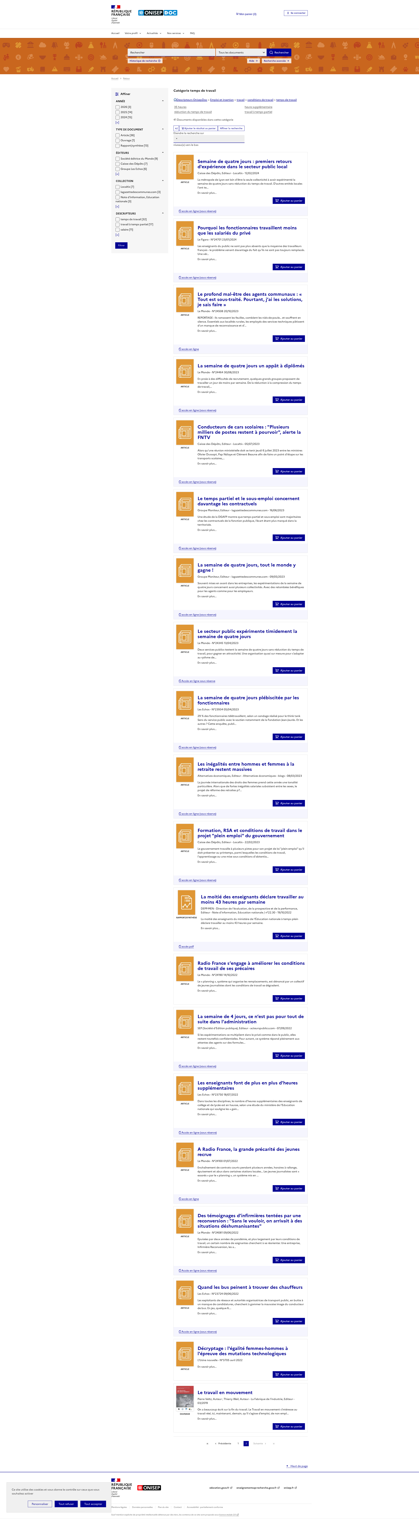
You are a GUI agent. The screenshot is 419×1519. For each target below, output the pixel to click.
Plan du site (163, 1507)
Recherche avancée (275, 61)
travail (241, 100)
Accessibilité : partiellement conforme (205, 1507)
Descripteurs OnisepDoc (191, 100)
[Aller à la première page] (207, 1443)
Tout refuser (66, 1504)
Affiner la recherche (231, 128)
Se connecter (298, 13)
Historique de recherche (143, 61)
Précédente (224, 1443)
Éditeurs (122, 153)
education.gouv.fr (219, 1488)
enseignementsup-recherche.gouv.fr (257, 1488)
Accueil (115, 33)
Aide (251, 61)
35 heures (180, 107)
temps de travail (286, 100)
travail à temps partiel (258, 112)
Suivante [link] (258, 1443)
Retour (126, 78)
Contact (178, 1507)
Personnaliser (40, 1504)
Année (120, 101)
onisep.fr (289, 1488)
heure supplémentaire (258, 107)
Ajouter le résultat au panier (200, 128)
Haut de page (299, 1466)
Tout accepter (93, 1504)
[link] (273, 1443)
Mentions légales (119, 1507)
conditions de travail (260, 100)
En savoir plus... (207, 193)
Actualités (152, 33)
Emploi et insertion (222, 100)
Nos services (174, 33)
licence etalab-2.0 (227, 1514)
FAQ (192, 33)
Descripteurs (126, 213)
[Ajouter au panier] (277, 200)
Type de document (129, 129)
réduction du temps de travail (193, 112)
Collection (124, 181)
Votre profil (131, 33)
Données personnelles (142, 1507)
